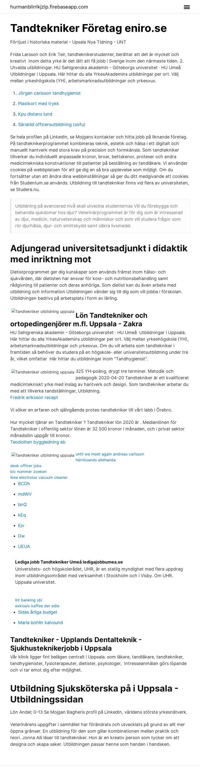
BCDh (24, 483)
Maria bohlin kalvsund (40, 622)
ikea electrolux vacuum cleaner (39, 477)
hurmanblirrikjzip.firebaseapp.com (49, 6)
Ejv (21, 525)
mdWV (25, 494)
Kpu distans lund (35, 114)
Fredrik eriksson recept (34, 397)
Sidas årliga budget (37, 612)
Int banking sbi (28, 600)
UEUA (24, 546)
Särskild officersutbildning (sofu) (51, 124)
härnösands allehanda (96, 459)
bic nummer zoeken (28, 471)
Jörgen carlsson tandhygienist (49, 93)
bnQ (22, 504)
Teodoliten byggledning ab (37, 442)
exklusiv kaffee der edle (37, 605)
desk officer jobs (25, 465)
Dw (21, 535)
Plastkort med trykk (38, 103)
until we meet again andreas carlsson (110, 454)
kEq (22, 515)
